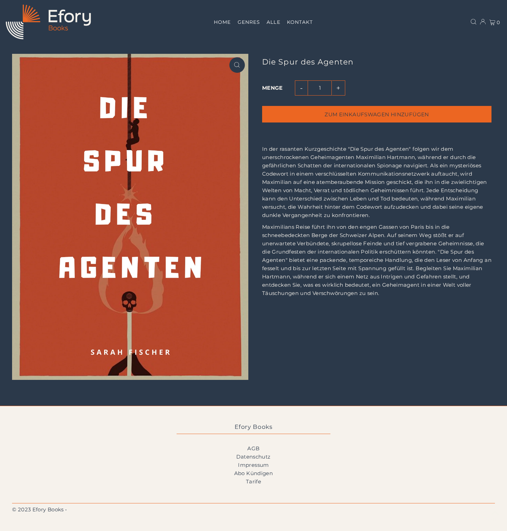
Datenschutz (253, 456)
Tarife (253, 481)
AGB (253, 448)
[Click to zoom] (237, 65)
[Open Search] (473, 22)
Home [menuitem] (222, 22)
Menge (272, 88)
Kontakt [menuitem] (300, 22)
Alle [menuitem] (273, 22)
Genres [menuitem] (249, 22)
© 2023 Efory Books (38, 509)
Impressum (253, 465)
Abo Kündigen (253, 473)
